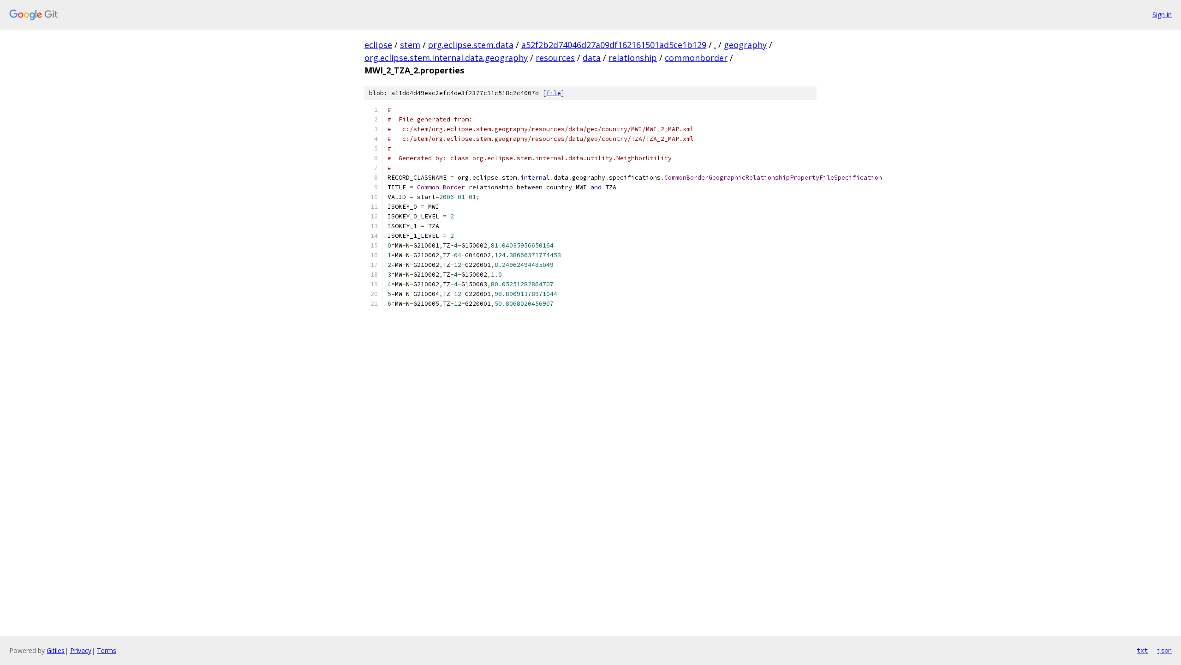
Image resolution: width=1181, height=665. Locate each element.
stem (410, 44)
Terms (106, 650)
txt (1142, 650)
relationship (632, 57)
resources (555, 57)
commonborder (696, 57)
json (1164, 650)
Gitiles (56, 650)
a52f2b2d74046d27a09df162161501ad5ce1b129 (613, 44)
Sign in (1162, 14)
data (592, 57)
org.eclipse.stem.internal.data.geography (446, 57)
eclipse (378, 44)
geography (745, 44)
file (553, 93)
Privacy (80, 650)
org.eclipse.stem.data (470, 44)
